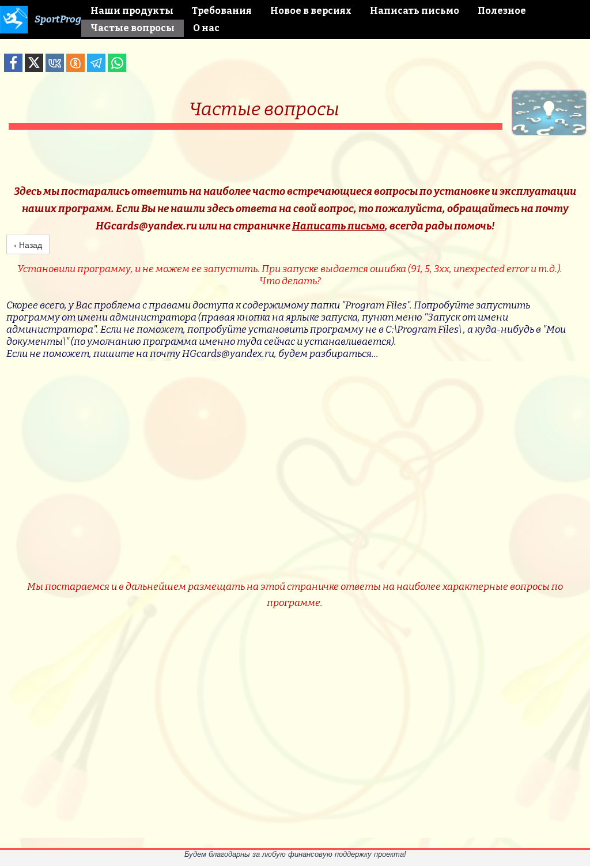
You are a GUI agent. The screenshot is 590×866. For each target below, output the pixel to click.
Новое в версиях (310, 10)
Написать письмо (414, 10)
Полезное (502, 10)
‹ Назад (28, 244)
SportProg (58, 19)
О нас (206, 27)
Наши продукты (131, 10)
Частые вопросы (132, 27)
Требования (222, 10)
